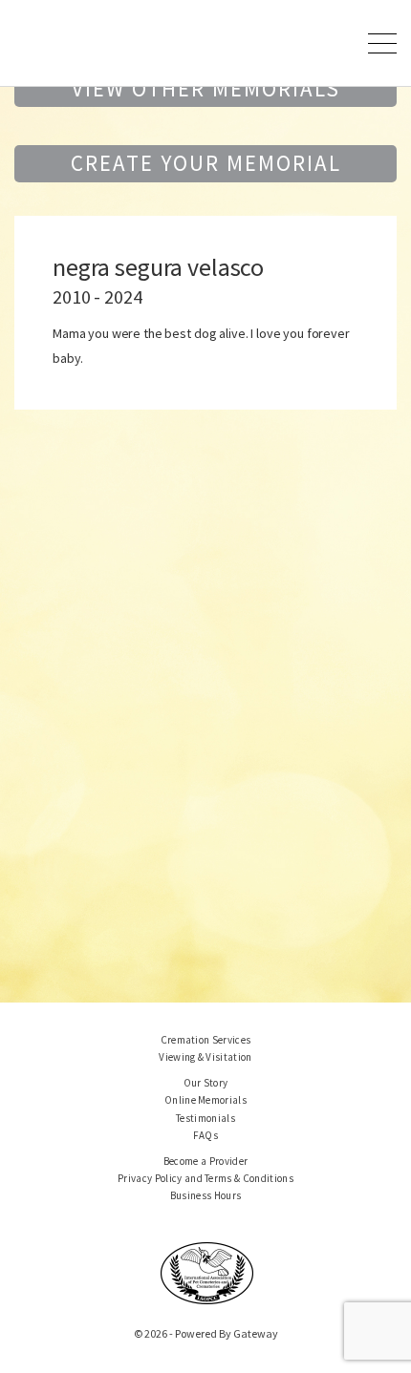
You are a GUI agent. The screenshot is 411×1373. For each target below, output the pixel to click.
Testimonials (205, 1118)
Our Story (206, 1082)
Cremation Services (206, 1039)
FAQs (205, 1135)
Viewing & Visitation (205, 1057)
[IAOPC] (207, 1271)
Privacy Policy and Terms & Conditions (205, 1178)
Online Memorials (205, 1100)
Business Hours (206, 1195)
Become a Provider (206, 1161)
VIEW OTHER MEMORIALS (206, 88)
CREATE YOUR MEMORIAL (206, 163)
